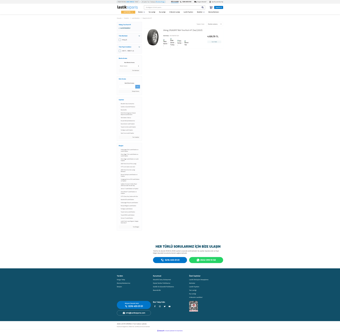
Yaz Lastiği (192, 290)
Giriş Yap (221, 2)
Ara (138, 87)
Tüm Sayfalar (135, 137)
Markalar (192, 283)
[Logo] (127, 7)
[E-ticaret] (170, 331)
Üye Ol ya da (215, 2)
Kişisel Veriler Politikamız (161, 283)
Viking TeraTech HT (147, 18)
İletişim (119, 287)
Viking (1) (124, 40)
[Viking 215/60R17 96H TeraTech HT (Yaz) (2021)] (153, 37)
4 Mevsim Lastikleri (195, 297)
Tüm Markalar (135, 70)
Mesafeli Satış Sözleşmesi (162, 280)
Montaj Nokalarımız (123, 283)
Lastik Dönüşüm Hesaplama (198, 280)
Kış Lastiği (192, 294)
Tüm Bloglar (136, 227)
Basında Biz (157, 290)
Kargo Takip (121, 280)
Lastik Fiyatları (194, 287)
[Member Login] (210, 2)
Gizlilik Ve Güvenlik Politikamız (163, 287)
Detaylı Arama (135, 91)
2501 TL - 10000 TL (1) (128, 51)
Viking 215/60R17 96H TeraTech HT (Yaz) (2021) (182, 30)
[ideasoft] (160, 331)
